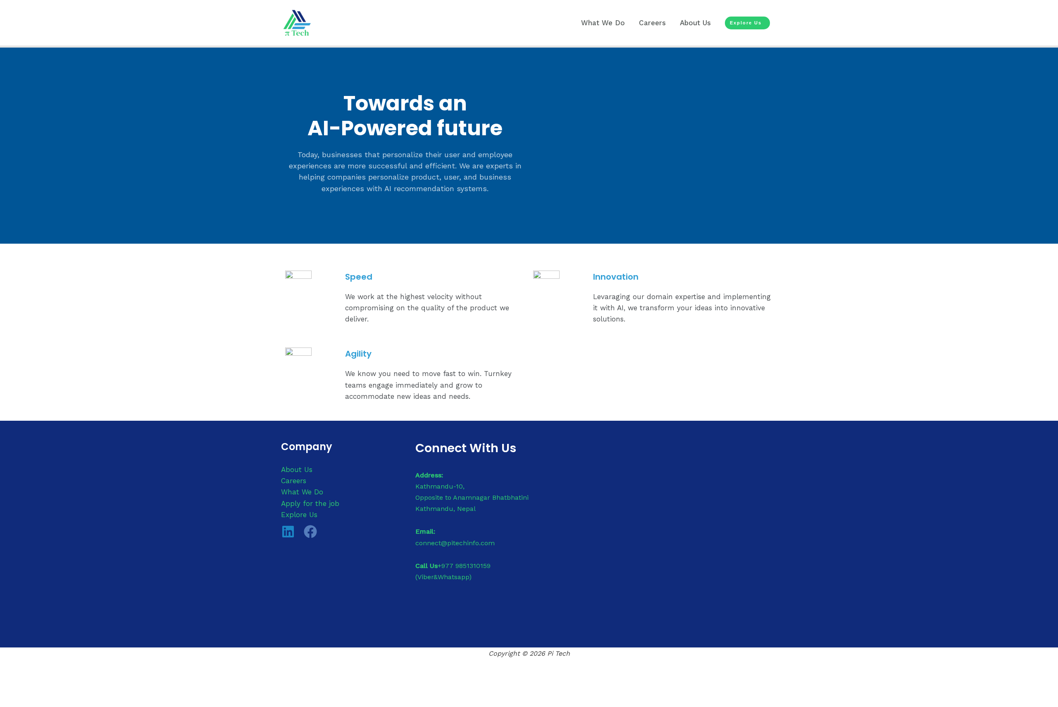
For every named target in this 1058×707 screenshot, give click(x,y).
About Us (695, 23)
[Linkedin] (288, 532)
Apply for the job (310, 503)
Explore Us (299, 514)
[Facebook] (310, 532)
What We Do (603, 23)
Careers (652, 23)
